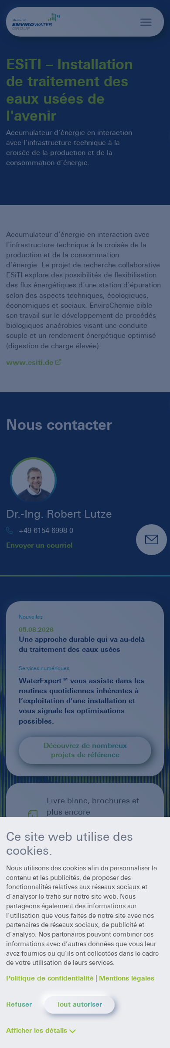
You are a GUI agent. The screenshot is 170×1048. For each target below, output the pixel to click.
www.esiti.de (29, 362)
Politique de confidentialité (50, 978)
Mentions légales (126, 978)
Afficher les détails (36, 1031)
